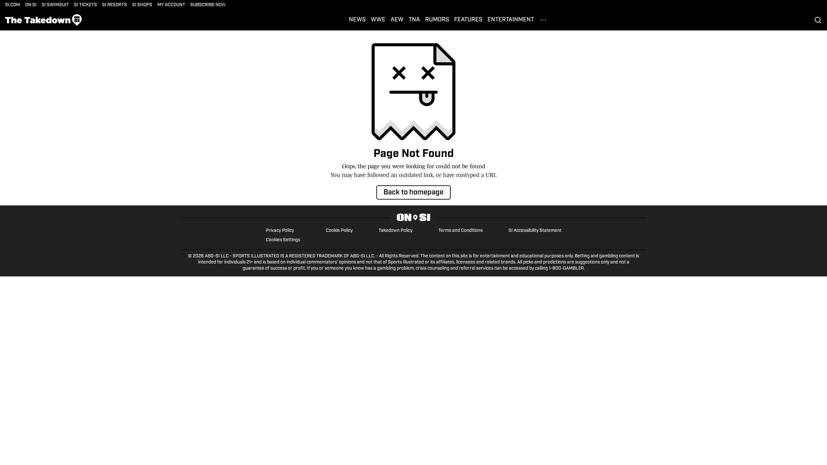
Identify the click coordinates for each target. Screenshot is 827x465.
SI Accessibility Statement (534, 230)
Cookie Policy (339, 230)
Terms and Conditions (460, 230)
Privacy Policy (280, 230)
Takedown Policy (396, 230)
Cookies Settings (283, 240)
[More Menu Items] (543, 20)
